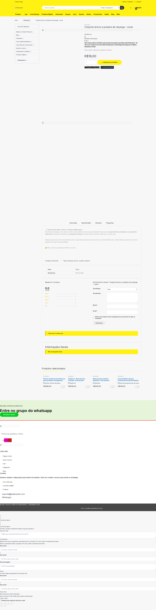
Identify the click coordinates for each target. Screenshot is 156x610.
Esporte (81, 14)
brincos (76, 261)
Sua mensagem (5, 562)
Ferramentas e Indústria (23, 51)
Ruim (5, 598)
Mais (118, 14)
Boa (2, 598)
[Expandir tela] (4, 604)
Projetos (18, 14)
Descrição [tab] (73, 223)
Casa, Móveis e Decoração (25, 45)
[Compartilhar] (8, 604)
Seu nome (3, 546)
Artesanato (59, 14)
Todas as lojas (19, 1)
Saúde (107, 14)
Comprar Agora (62, 386)
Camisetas (20, 38)
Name (95, 305)
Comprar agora (87, 386)
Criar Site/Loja (34, 14)
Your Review (97, 293)
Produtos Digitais (47, 14)
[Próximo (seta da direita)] (4, 606)
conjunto (81, 261)
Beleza (89, 14)
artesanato (70, 261)
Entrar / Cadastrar (128, 1)
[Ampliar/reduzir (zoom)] (1, 604)
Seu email (3, 555)
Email (95, 311)
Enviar (2, 571)
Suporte (139, 1)
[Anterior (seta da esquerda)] (1, 606)
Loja (26, 14)
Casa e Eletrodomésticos (24, 41)
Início (16, 20)
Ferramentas (98, 14)
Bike (18, 35)
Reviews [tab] (98, 223)
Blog (112, 14)
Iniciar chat (3, 592)
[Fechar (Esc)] (11, 604)
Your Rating (96, 288)
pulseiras (87, 261)
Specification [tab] (86, 223)
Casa (74, 14)
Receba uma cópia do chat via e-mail (13, 600)
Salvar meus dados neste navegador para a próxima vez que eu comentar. (115, 317)
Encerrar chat (4, 531)
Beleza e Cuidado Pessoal (24, 32)
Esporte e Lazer (21, 48)
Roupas (67, 14)
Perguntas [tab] (110, 223)
